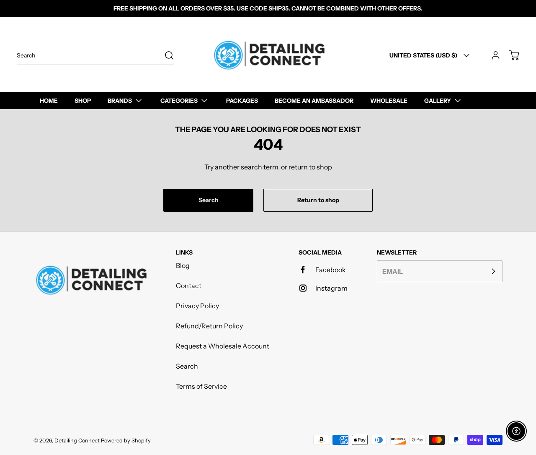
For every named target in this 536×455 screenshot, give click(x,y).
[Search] (165, 55)
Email (392, 271)
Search (187, 366)
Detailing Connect (77, 440)
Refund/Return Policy (209, 326)
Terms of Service (201, 386)
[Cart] (510, 55)
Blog (183, 265)
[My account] (491, 55)
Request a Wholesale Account (222, 346)
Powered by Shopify (126, 440)
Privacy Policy (197, 306)
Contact (188, 285)
